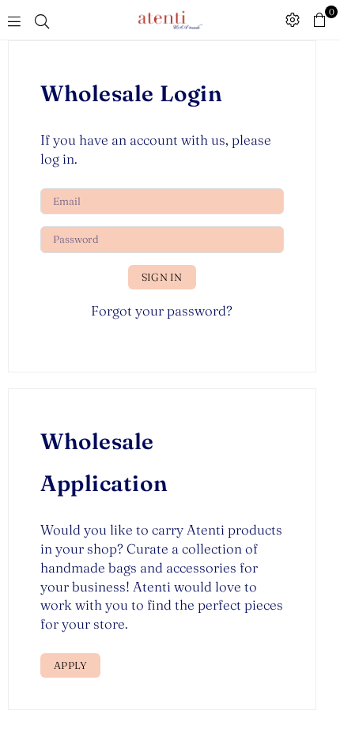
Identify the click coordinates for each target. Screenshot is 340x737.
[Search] (42, 20)
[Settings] (292, 20)
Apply (70, 665)
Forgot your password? (161, 310)
